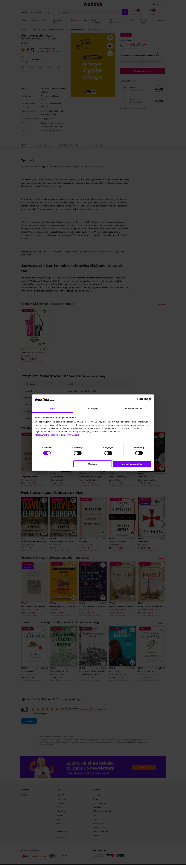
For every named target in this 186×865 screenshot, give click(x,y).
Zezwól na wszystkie (132, 464)
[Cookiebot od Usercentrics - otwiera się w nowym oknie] (139, 400)
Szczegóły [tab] (93, 408)
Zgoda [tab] (52, 408)
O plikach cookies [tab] (133, 408)
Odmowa (92, 464)
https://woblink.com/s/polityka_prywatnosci (57, 435)
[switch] (78, 453)
